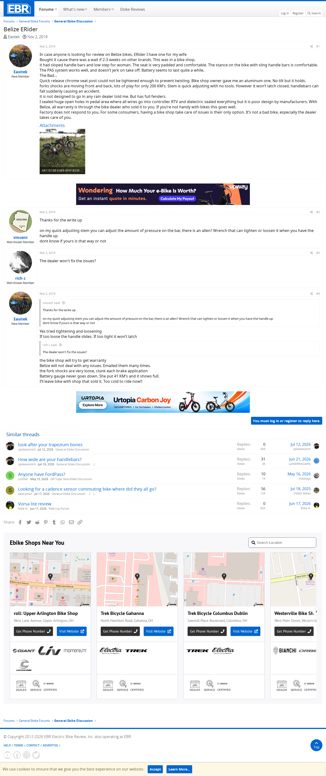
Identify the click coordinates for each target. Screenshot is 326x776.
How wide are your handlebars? (50, 459)
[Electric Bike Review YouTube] (7, 755)
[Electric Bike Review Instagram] (26, 755)
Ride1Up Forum (59, 509)
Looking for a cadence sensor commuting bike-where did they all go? (87, 489)
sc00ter (23, 479)
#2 (318, 212)
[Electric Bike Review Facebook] (17, 755)
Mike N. (23, 509)
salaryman (25, 494)
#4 (318, 294)
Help (7, 745)
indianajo (305, 479)
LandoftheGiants (300, 464)
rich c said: (50, 345)
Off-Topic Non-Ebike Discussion (71, 479)
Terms (18, 745)
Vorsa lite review (34, 504)
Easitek (14, 36)
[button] (55, 9)
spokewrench (27, 449)
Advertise (50, 745)
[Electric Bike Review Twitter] (36, 755)
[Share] (312, 46)
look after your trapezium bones (50, 444)
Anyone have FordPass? (41, 474)
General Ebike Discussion (72, 449)
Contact (33, 745)
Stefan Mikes (302, 493)
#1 (318, 46)
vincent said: (51, 303)
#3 (318, 253)
